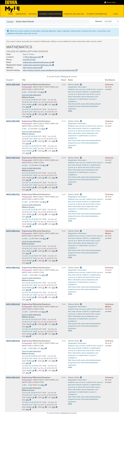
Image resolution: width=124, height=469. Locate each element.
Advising (33, 14)
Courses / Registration (50, 14)
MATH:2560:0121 (13, 268)
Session (98, 21)
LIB (33, 104)
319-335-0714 (28, 60)
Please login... (111, 2)
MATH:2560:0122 (13, 304)
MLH (43, 92)
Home (10, 14)
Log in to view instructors (31, 95)
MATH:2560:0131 (13, 341)
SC (43, 104)
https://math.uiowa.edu (32, 68)
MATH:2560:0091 (13, 121)
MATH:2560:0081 (13, 84)
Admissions (21, 14)
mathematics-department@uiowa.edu (37, 62)
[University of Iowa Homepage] (11, 2)
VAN (53, 104)
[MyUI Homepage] (12, 9)
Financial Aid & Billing (74, 14)
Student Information (97, 14)
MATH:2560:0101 (13, 158)
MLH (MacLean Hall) (33, 57)
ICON (115, 14)
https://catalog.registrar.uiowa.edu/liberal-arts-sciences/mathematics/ (49, 70)
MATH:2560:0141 (13, 377)
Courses (10, 21)
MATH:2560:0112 (13, 231)
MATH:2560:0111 (13, 194)
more (70, 111)
